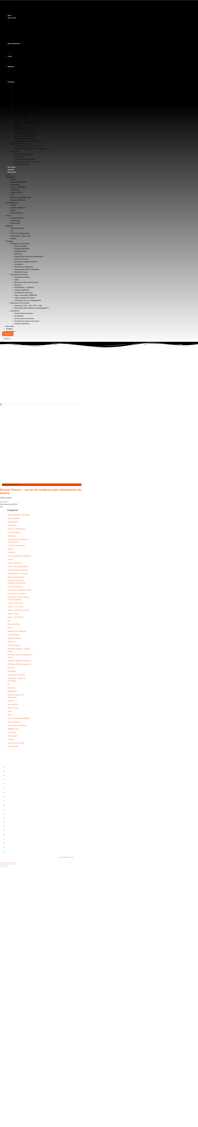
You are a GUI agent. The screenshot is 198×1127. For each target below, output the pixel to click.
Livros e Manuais (16, 54)
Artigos (12, 51)
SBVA (10, 715)
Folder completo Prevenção (24, 138)
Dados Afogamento (14, 43)
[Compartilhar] (10, 863)
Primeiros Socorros (21, 100)
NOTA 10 (11, 642)
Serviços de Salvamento (17, 725)
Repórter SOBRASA (17, 48)
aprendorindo (13, 522)
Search (7, 338)
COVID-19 (11, 552)
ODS (12, 36)
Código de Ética (16, 33)
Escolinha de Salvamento (23, 107)
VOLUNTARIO (13, 746)
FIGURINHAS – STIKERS (24, 128)
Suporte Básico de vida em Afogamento (28, 97)
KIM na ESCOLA (20, 87)
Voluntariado (15, 30)
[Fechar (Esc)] (14, 863)
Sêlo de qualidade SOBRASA (19, 718)
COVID (10, 549)
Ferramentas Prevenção (19, 115)
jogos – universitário (16, 617)
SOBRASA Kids (20, 92)
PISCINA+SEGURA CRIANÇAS (19, 661)
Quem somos (12, 18)
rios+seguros (13, 704)
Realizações (14, 25)
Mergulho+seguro (15, 638)
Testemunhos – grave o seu (20, 77)
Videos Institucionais (16, 743)
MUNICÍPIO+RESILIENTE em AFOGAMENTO (31, 149)
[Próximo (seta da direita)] (6, 866)
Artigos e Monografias (16, 529)
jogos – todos (13, 614)
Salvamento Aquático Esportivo (25, 102)
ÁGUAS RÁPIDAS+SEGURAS (19, 515)
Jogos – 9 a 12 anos (15, 607)
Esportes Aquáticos (15, 586)
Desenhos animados (22, 118)
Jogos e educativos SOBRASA (25, 136)
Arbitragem (12, 525)
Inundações (18, 105)
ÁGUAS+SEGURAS (21, 164)
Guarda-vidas (15, 64)
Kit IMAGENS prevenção (23, 133)
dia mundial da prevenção (18, 570)
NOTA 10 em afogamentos (20, 74)
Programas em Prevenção (19, 84)
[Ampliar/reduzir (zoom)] (2, 863)
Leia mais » (4, 502)
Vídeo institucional (17, 69)
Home (9, 15)
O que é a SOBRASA (18, 28)
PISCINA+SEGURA (21, 89)
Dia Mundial (18, 157)
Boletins (13, 46)
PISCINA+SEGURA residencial (19, 664)
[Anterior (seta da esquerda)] (2, 866)
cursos (10, 559)
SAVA (10, 711)
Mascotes (17, 126)
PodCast (11, 668)
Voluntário (11, 169)
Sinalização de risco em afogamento (27, 141)
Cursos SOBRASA (17, 59)
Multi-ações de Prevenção (19, 144)
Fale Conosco (12, 172)
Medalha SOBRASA (17, 41)
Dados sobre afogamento (18, 566)
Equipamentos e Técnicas (18, 573)
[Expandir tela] (6, 863)
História (13, 79)
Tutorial (11, 739)
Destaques (11, 66)
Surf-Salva (18, 95)
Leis (11, 71)
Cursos (10, 56)
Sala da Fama (13, 708)
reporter (11, 701)
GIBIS (16, 120)
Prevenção (11, 82)
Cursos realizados (15, 563)
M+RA (10, 628)
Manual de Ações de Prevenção (26, 123)
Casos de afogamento (16, 545)
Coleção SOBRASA (21, 131)
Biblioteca (11, 536)
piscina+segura (14, 645)
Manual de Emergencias (17, 631)
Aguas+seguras (14, 518)
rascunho (11, 688)
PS (9, 684)
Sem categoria (13, 722)
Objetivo (13, 20)
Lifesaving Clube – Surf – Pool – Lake (28, 146)
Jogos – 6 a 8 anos (15, 603)
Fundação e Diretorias (18, 23)
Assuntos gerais (14, 532)
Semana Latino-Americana (24, 159)
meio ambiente (13, 635)
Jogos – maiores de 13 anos (19, 610)
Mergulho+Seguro (21, 113)
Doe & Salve (11, 167)
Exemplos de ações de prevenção (26, 162)
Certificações (15, 61)
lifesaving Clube (14, 624)
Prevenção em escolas (16, 675)
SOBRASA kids (13, 729)
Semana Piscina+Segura (23, 154)
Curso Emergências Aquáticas (19, 556)
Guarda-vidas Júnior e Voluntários (26, 110)
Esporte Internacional (16, 577)
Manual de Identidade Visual (20, 38)
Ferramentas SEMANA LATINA (19, 590)
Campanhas (14, 151)
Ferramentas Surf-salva (17, 593)
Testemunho (12, 736)
